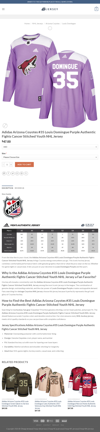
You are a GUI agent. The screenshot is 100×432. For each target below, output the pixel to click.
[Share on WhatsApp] (4, 174)
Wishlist (55, 425)
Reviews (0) (19, 188)
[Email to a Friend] (17, 174)
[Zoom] (5, 125)
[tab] (7, 188)
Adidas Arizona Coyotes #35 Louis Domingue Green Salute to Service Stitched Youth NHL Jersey (15, 403)
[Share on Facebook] (8, 174)
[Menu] (3, 9)
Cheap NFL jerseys (71, 429)
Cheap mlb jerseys (40, 429)
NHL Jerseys (37, 23)
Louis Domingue (69, 23)
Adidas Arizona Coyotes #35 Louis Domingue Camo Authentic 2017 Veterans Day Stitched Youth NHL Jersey (48, 404)
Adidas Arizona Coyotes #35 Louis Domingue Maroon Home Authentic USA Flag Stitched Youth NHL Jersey (82, 403)
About (39, 425)
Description (7, 188)
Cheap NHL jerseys (86, 429)
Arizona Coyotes (53, 23)
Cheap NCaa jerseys (56, 429)
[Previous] (2, 391)
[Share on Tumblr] (26, 174)
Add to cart (24, 164)
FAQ (62, 425)
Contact (47, 425)
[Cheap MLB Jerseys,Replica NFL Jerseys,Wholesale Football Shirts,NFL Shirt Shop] (50, 9)
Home (27, 23)
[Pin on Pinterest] (22, 174)
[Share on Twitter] (13, 174)
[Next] (98, 391)
